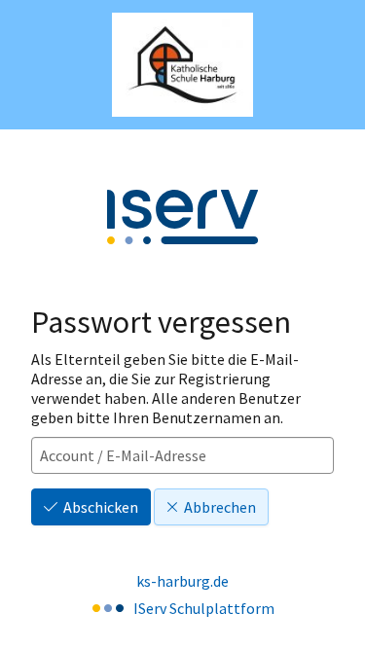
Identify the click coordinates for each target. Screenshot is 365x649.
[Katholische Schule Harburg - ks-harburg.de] (183, 65)
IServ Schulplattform (203, 608)
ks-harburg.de (182, 581)
